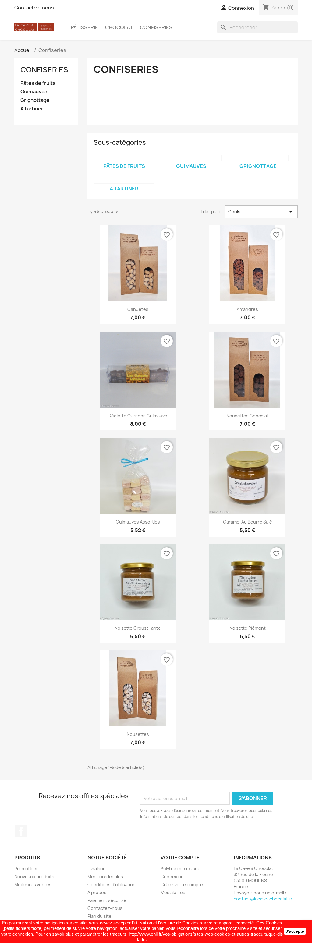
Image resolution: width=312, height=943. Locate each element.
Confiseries (156, 27)
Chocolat (119, 27)
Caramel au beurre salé (247, 522)
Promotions (26, 869)
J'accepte (295, 931)
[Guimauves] (191, 158)
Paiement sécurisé (106, 900)
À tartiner (31, 109)
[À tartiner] (124, 181)
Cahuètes (137, 309)
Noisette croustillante (138, 628)
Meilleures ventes (32, 884)
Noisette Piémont (247, 628)
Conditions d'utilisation (111, 884)
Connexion (172, 876)
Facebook (21, 831)
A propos (96, 892)
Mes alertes (173, 892)
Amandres (247, 309)
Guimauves (33, 92)
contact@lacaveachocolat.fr (263, 899)
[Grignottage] (258, 158)
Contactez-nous (34, 7)
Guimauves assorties (138, 522)
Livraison (96, 869)
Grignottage (34, 100)
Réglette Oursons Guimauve (137, 416)
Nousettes (138, 734)
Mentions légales (105, 876)
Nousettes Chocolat (247, 416)
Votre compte (180, 857)
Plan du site (99, 916)
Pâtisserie (84, 27)
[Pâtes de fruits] (124, 158)
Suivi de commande (180, 869)
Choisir (261, 211)
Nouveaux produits (34, 876)
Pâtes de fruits (37, 83)
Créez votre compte (182, 884)
